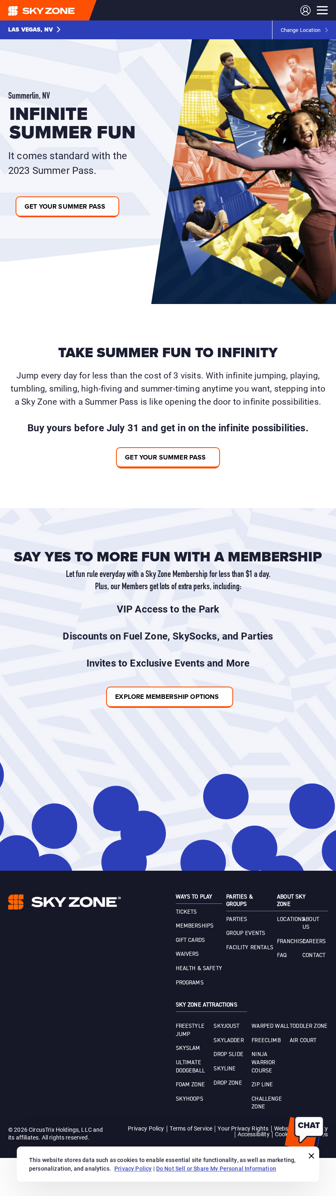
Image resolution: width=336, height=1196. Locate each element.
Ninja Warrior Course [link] (263, 1062)
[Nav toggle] (322, 10)
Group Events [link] (245, 933)
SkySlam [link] (188, 1048)
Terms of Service (191, 1128)
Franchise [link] (291, 941)
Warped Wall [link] (270, 1026)
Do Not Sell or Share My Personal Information (216, 1168)
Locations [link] (291, 919)
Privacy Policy (146, 1128)
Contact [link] (313, 955)
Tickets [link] (186, 912)
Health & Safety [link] (199, 968)
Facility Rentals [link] (249, 947)
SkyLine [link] (224, 1068)
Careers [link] (314, 941)
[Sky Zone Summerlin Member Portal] (305, 10)
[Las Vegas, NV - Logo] (57, 10)
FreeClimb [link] (266, 1040)
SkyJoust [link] (226, 1026)
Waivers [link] (187, 954)
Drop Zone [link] (227, 1083)
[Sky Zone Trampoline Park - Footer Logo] (64, 902)
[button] (34, 29)
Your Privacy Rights (243, 1128)
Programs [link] (190, 983)
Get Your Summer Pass (165, 457)
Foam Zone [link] (190, 1084)
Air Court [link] (303, 1040)
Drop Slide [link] (228, 1054)
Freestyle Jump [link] (190, 1030)
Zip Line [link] (262, 1084)
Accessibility (254, 1134)
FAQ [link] (281, 955)
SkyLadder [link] (228, 1040)
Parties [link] (236, 919)
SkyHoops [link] (189, 1099)
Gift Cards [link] (190, 940)
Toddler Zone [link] (308, 1026)
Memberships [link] (195, 926)
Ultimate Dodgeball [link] (190, 1066)
